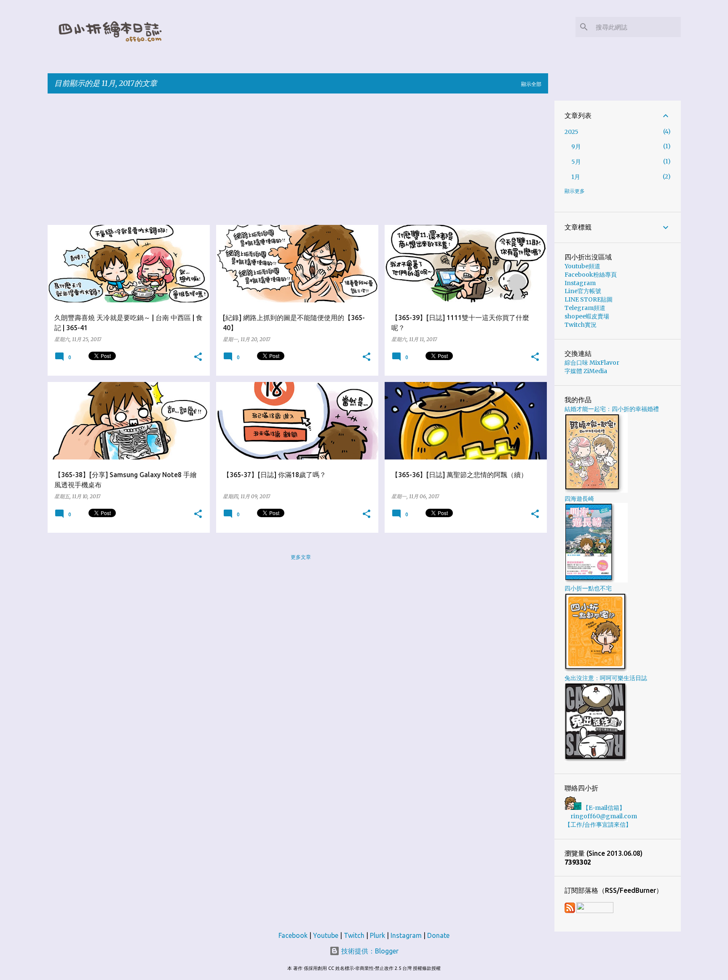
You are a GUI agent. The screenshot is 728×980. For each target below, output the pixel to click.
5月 (576, 162)
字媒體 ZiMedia (586, 371)
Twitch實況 (581, 324)
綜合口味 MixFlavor (592, 362)
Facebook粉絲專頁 (591, 274)
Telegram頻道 (585, 308)
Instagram (580, 283)
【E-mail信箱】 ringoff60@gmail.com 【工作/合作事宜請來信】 (601, 816)
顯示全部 (531, 84)
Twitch (354, 935)
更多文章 (301, 557)
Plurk (377, 935)
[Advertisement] (300, 159)
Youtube (325, 935)
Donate (438, 935)
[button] (198, 357)
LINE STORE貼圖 (589, 299)
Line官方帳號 (583, 291)
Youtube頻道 (582, 266)
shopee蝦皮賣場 (587, 316)
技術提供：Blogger (369, 951)
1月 (575, 177)
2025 (571, 132)
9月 (576, 146)
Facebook (293, 935)
